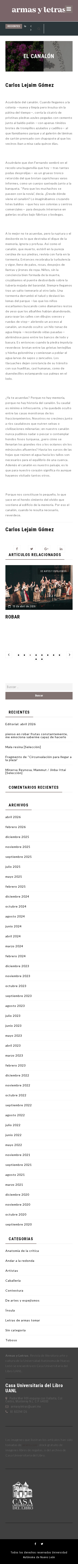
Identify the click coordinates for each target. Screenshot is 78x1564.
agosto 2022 (15, 1115)
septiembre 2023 (18, 996)
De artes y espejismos (51, 571)
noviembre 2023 (17, 976)
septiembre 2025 (18, 856)
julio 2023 (13, 1015)
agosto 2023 (15, 1006)
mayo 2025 (13, 876)
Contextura (14, 1290)
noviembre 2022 (17, 1085)
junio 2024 (13, 926)
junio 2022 (13, 1135)
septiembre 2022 (18, 1105)
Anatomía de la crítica (22, 1250)
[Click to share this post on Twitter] (32, 549)
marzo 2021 (14, 1184)
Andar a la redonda (19, 1260)
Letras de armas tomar (22, 1320)
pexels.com (29, 1445)
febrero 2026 (15, 827)
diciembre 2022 (17, 1075)
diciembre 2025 (17, 837)
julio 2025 (13, 866)
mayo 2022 (13, 1145)
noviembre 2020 (17, 1204)
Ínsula (10, 1310)
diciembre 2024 (17, 896)
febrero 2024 (15, 956)
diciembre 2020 (17, 1194)
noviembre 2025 (17, 847)
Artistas (11, 1270)
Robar (10, 617)
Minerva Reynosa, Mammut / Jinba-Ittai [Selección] (35, 771)
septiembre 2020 (18, 1224)
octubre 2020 (15, 1214)
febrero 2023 (15, 1065)
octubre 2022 (15, 1095)
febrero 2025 (15, 886)
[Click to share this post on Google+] (46, 549)
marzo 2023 (14, 1055)
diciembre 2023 (17, 966)
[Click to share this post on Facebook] (17, 549)
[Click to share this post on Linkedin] (61, 549)
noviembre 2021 (17, 1155)
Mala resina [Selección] (23, 747)
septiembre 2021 (18, 1165)
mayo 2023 (13, 1035)
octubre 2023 (15, 986)
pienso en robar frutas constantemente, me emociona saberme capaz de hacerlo (36, 735)
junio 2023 (13, 1025)
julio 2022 (13, 1125)
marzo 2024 (14, 946)
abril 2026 (13, 817)
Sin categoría (15, 1330)
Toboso (11, 1340)
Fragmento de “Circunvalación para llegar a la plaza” (38, 758)
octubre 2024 (15, 906)
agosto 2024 (15, 916)
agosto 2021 (15, 1174)
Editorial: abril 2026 (20, 724)
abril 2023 (13, 1045)
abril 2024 (13, 936)
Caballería (13, 1280)
